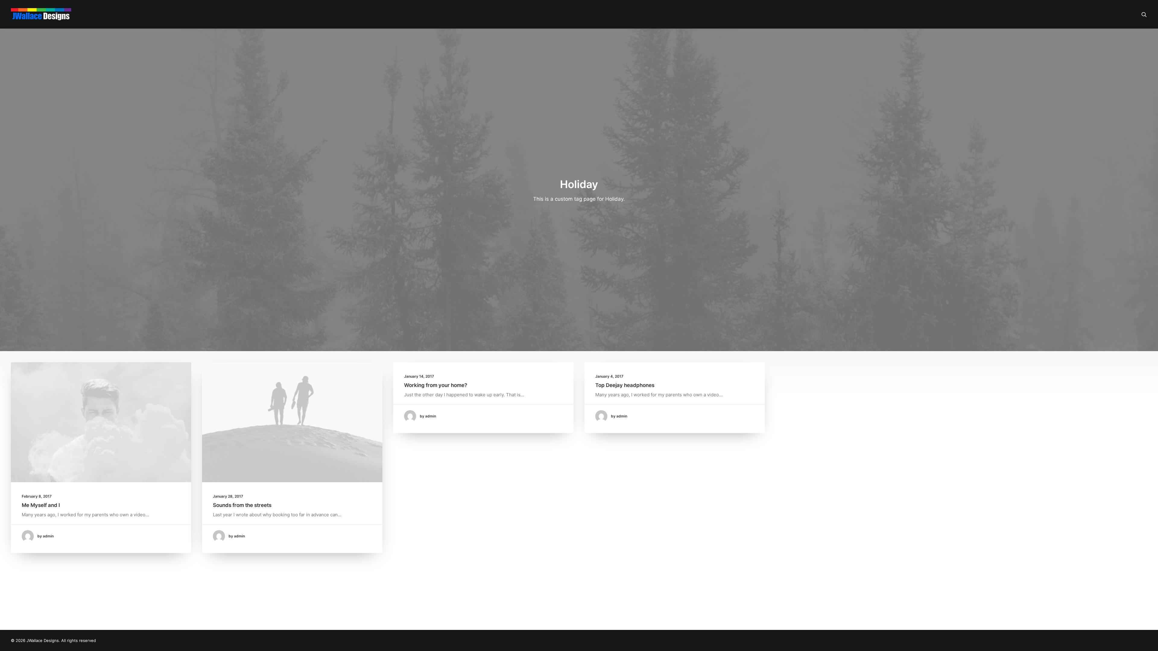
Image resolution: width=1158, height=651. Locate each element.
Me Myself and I (41, 505)
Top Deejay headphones (624, 385)
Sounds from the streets (242, 505)
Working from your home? (435, 385)
